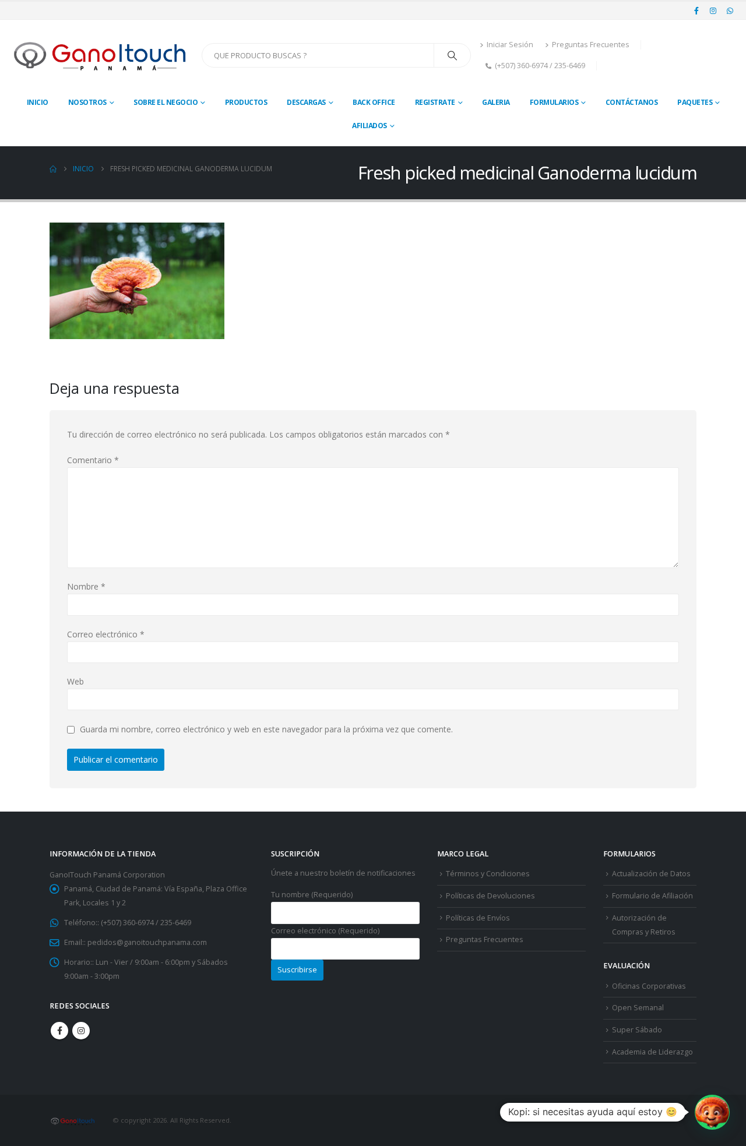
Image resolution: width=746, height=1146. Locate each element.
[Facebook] (696, 10)
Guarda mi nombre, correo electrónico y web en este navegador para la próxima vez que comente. (266, 729)
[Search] (452, 55)
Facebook (59, 1030)
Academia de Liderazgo (652, 1052)
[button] (712, 1112)
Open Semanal (638, 1008)
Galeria (496, 102)
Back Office (374, 102)
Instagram (81, 1030)
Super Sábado (637, 1030)
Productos (246, 102)
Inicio (37, 102)
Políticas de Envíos (478, 918)
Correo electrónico (106, 634)
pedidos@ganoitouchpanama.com (147, 942)
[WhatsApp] (729, 10)
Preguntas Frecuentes (590, 45)
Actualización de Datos (651, 874)
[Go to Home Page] (53, 169)
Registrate (435, 102)
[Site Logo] (101, 55)
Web (75, 681)
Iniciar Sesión (510, 45)
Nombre (86, 586)
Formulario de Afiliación (652, 896)
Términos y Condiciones (488, 874)
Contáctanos (632, 102)
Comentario (93, 460)
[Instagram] (713, 10)
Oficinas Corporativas (649, 986)
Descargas (306, 102)
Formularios (554, 102)
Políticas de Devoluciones (490, 896)
